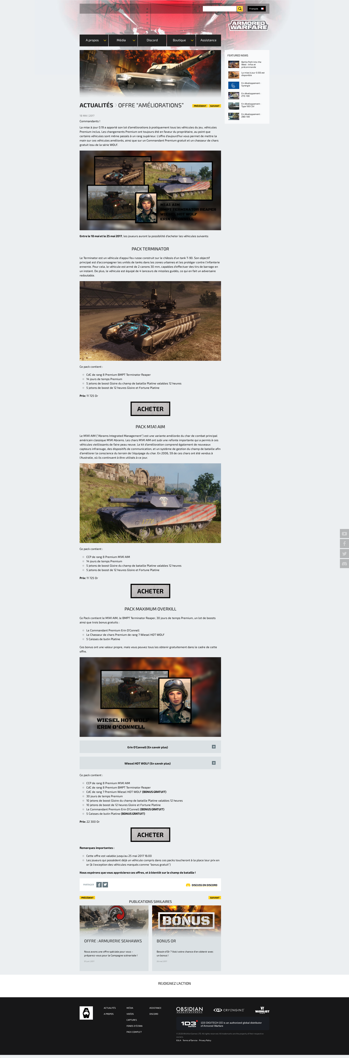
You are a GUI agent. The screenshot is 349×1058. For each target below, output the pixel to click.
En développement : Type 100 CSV (251, 104)
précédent (200, 106)
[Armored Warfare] (248, 25)
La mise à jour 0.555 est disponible (253, 73)
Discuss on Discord (204, 885)
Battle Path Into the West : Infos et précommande (251, 64)
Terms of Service (190, 1040)
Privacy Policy (205, 1040)
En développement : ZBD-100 (251, 115)
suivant (214, 106)
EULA (178, 1040)
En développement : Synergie (251, 84)
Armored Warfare (86, 1013)
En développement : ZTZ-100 (251, 94)
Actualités (96, 104)
